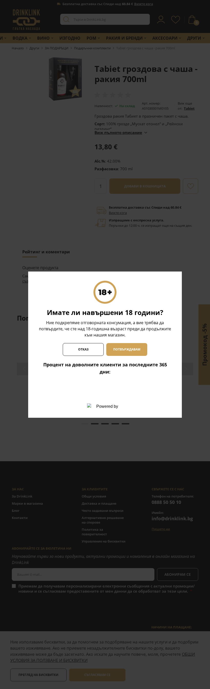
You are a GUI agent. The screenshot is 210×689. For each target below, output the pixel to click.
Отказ (83, 349)
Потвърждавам (126, 349)
